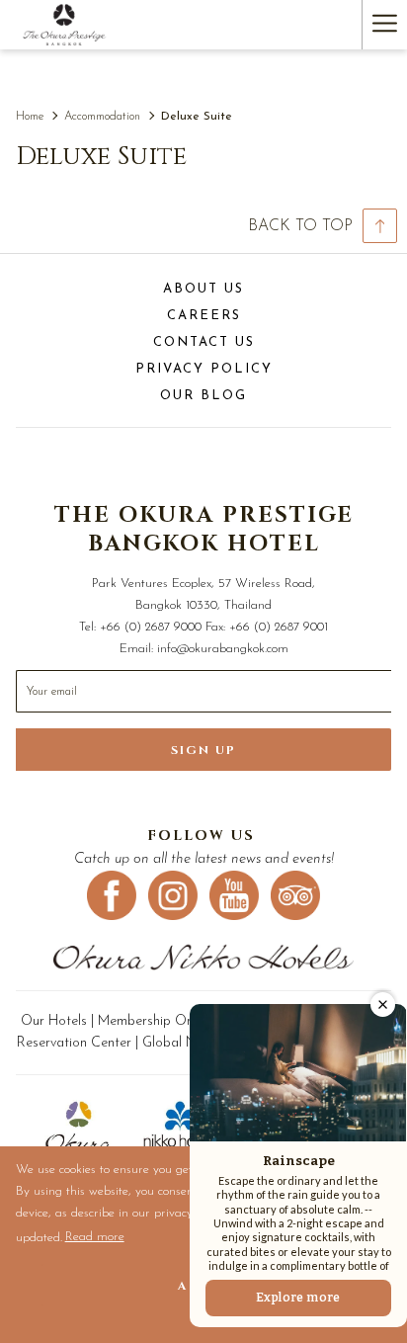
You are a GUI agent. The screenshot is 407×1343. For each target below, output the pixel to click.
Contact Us (204, 342)
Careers (204, 315)
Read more (95, 1240)
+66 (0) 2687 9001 (278, 627)
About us (203, 289)
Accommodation (104, 117)
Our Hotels (56, 1021)
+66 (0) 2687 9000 (151, 627)
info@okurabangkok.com (222, 648)
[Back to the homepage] (65, 24)
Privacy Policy (204, 369)
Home (29, 117)
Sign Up (203, 750)
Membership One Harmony (178, 1021)
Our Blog (203, 395)
